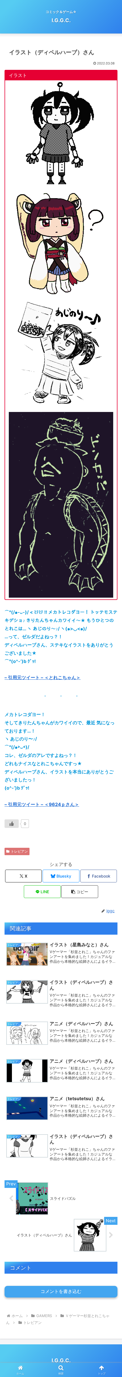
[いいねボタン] (12, 823)
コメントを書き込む (61, 1291)
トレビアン (19, 851)
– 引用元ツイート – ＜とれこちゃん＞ (43, 677)
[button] (79, 891)
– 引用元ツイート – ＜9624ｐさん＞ (42, 804)
